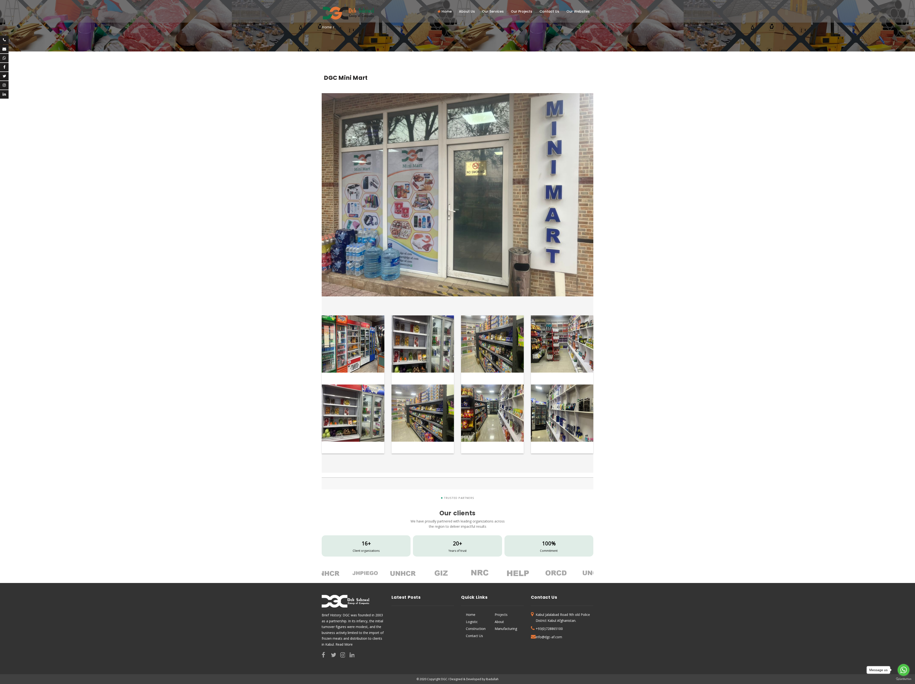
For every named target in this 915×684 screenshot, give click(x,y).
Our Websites (578, 11)
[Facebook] (4, 67)
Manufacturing (506, 628)
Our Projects (521, 11)
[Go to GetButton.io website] (903, 679)
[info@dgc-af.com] (4, 49)
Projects (501, 614)
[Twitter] (4, 76)
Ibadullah (491, 679)
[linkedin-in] (4, 94)
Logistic (472, 621)
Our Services (493, 11)
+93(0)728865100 (549, 628)
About (499, 621)
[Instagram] (4, 85)
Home (446, 11)
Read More (344, 644)
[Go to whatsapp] (904, 670)
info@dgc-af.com (549, 637)
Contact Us (549, 11)
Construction (476, 628)
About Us (467, 11)
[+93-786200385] (4, 40)
